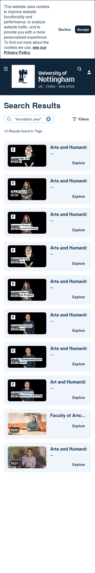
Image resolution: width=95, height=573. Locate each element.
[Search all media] (79, 69)
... (68, 150)
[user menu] (89, 72)
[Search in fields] (48, 119)
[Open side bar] (6, 69)
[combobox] (28, 119)
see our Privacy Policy (25, 49)
